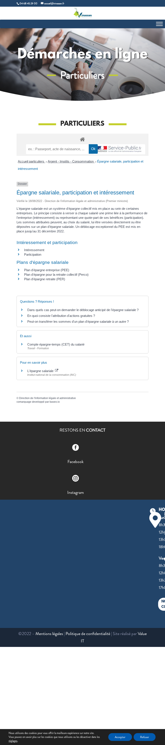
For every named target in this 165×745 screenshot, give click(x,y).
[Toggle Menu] (159, 24)
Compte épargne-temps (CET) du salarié (55, 344)
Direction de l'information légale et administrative (47, 398)
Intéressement (34, 250)
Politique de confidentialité (88, 634)
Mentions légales (49, 634)
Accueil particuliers (31, 161)
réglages (13, 741)
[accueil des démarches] (82, 139)
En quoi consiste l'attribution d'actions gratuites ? (61, 316)
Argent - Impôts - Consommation (71, 161)
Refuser (144, 737)
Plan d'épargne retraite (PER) (44, 279)
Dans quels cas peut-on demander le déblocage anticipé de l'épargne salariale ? (83, 310)
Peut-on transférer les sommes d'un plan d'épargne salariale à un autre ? (78, 321)
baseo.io (55, 401)
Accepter (120, 737)
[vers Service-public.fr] (119, 149)
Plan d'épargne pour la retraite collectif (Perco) (56, 274)
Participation (32, 254)
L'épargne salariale (40, 371)
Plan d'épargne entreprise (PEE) (46, 270)
